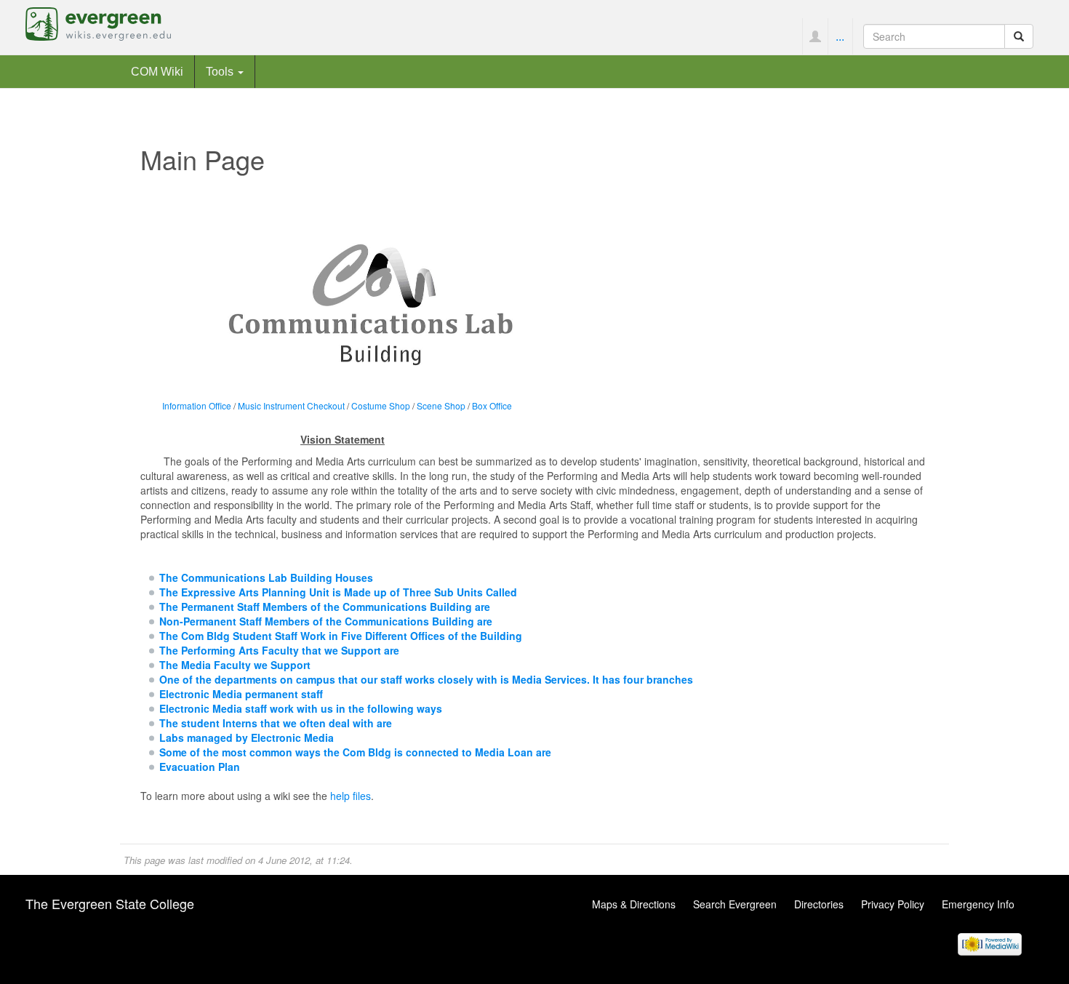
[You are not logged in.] (815, 36)
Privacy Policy (892, 904)
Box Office (492, 405)
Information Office (196, 405)
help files (350, 795)
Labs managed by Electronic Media (246, 737)
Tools (221, 71)
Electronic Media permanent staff (241, 694)
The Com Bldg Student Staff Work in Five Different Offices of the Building (340, 635)
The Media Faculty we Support (235, 664)
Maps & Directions (634, 904)
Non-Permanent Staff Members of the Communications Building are (325, 621)
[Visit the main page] (98, 22)
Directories (819, 904)
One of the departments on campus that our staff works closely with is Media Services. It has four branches (426, 679)
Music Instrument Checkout (291, 405)
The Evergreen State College (109, 903)
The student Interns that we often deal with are (275, 723)
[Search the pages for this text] (1018, 36)
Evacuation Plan (199, 766)
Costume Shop (380, 405)
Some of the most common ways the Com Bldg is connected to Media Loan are (355, 752)
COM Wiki (157, 71)
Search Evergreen (735, 904)
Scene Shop (441, 405)
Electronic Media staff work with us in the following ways (300, 708)
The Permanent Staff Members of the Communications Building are (324, 606)
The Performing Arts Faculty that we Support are (279, 650)
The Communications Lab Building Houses (266, 577)
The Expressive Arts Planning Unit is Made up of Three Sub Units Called (338, 592)
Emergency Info (978, 904)
